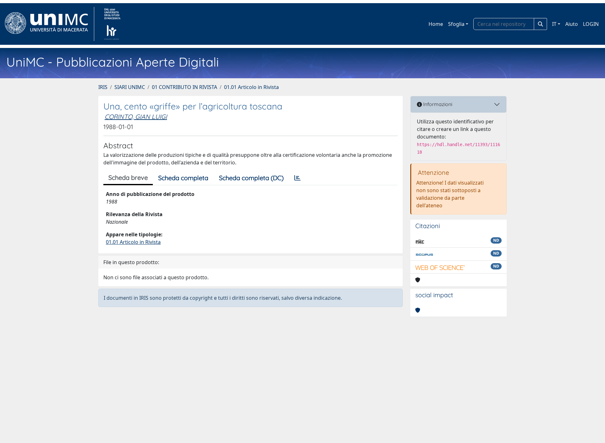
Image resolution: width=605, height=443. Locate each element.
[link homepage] (49, 24)
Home (436, 24)
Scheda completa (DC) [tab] (251, 178)
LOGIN (591, 24)
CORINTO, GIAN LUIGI (136, 117)
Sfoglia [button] (456, 24)
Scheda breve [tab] (128, 177)
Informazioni (437, 104)
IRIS (102, 87)
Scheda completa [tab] (183, 178)
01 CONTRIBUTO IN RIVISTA (184, 87)
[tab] (297, 178)
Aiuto (571, 24)
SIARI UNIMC (129, 87)
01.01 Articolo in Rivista (251, 87)
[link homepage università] (112, 24)
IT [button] (554, 24)
